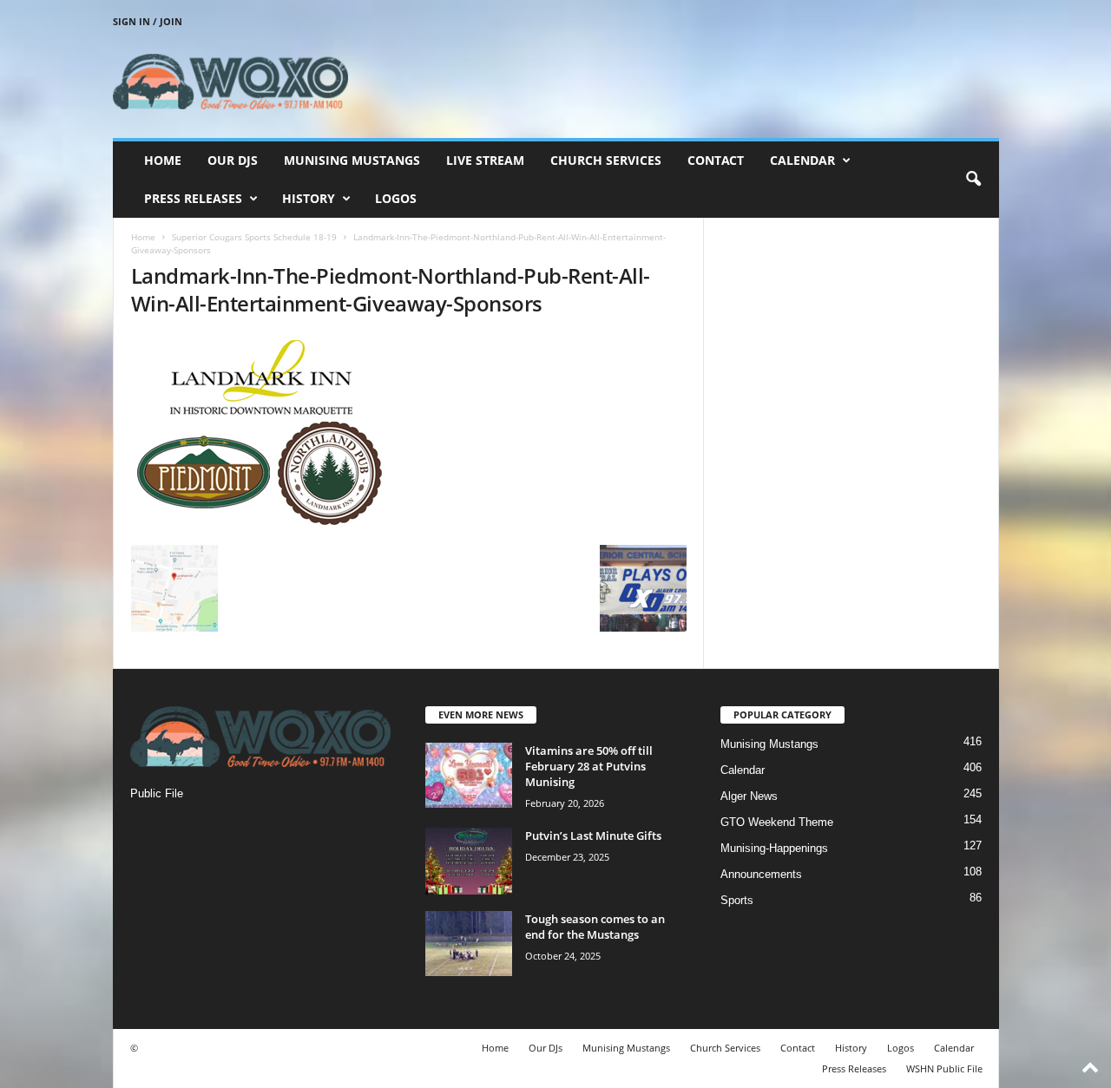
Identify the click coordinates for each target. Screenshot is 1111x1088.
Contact (715, 160)
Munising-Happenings (774, 848)
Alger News (749, 796)
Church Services (605, 160)
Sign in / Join (147, 21)
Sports (736, 900)
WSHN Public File (944, 1068)
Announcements (761, 874)
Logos (396, 198)
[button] (973, 180)
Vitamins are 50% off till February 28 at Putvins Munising (589, 766)
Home (162, 160)
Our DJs (232, 160)
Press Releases (193, 198)
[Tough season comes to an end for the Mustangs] (468, 943)
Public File (156, 793)
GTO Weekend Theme (776, 822)
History (308, 198)
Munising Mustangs (352, 160)
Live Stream (485, 160)
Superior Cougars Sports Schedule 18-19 (254, 237)
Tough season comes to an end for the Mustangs (595, 926)
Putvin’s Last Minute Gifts (593, 835)
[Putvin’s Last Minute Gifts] (468, 861)
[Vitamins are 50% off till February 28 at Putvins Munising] (468, 775)
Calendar (802, 160)
